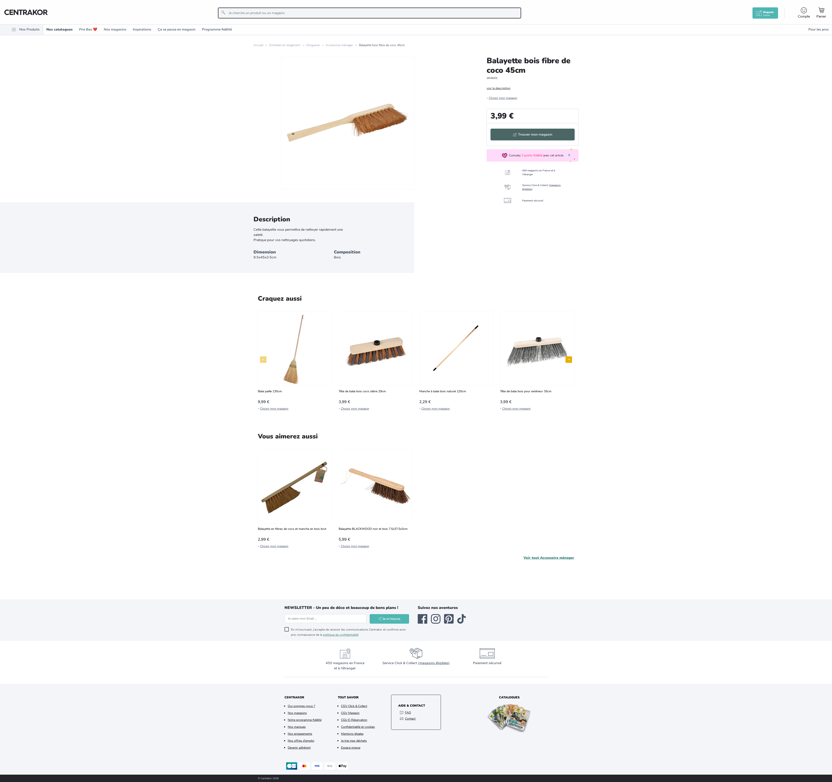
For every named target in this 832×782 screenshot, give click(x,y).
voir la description (498, 88)
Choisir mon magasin (503, 98)
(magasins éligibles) (434, 663)
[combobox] (369, 13)
